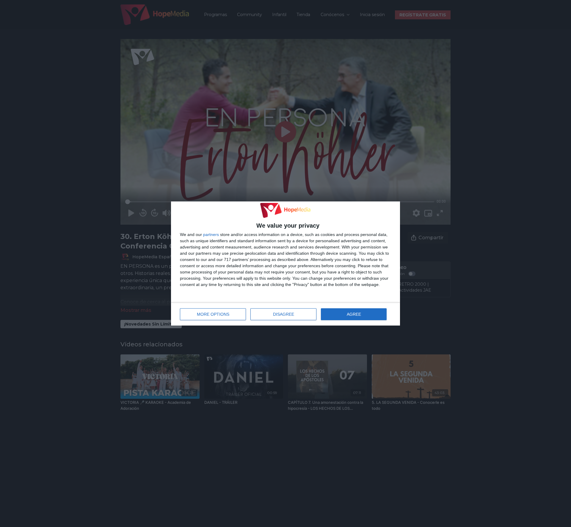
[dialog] (285, 263)
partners (211, 234)
